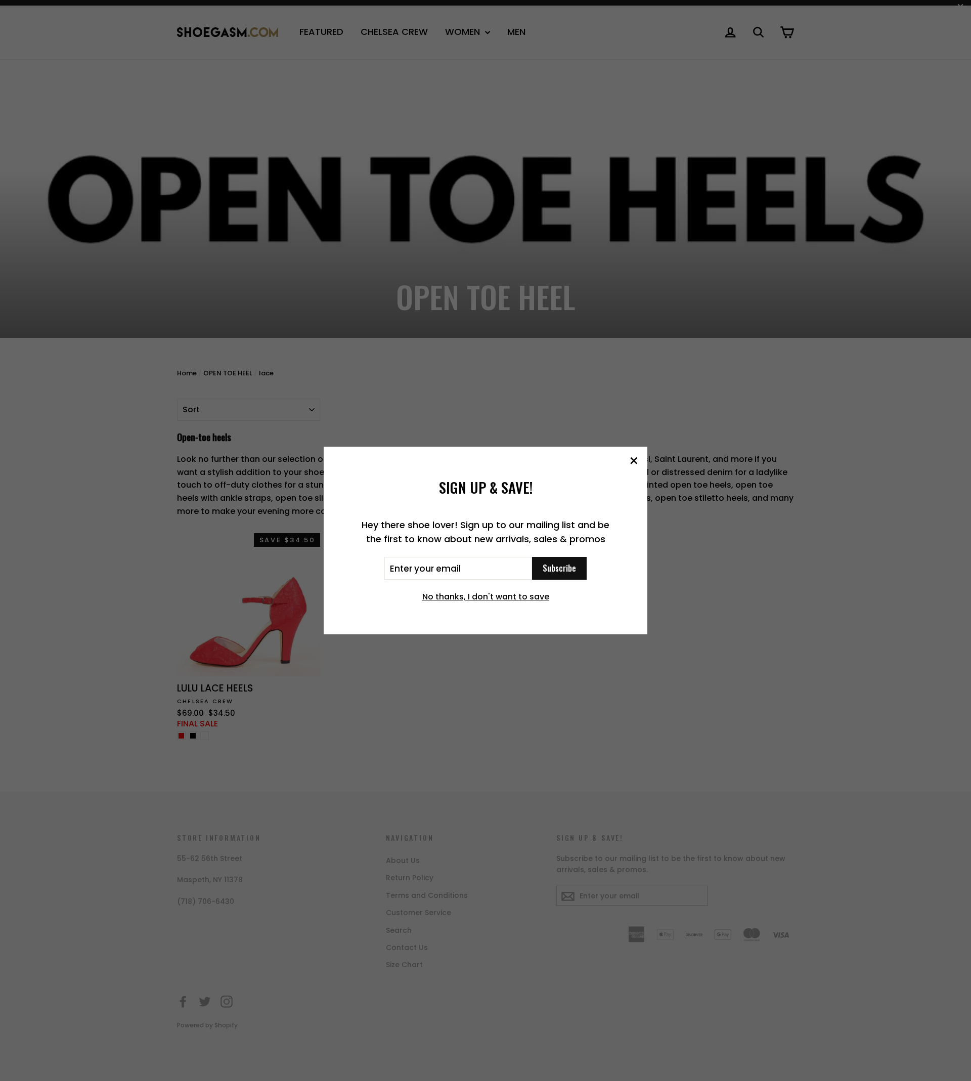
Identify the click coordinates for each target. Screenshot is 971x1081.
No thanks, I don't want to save (485, 596)
